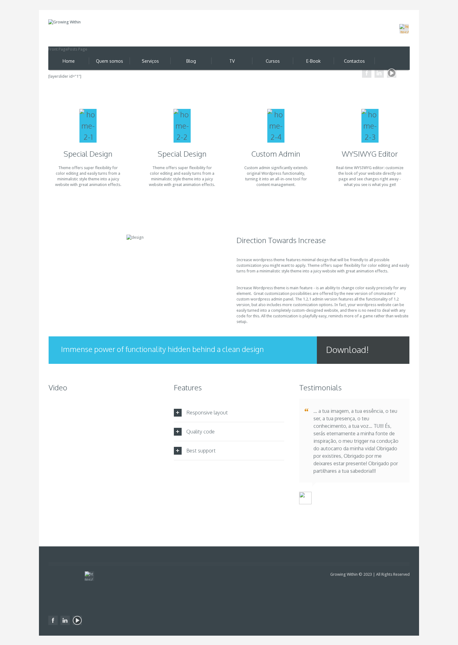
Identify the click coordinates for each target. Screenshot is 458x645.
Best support (201, 450)
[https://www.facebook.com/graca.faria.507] (366, 73)
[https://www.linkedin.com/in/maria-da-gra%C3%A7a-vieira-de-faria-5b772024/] (379, 73)
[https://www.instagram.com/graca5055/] (404, 28)
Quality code (200, 431)
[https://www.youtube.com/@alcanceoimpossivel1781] (391, 73)
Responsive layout (207, 412)
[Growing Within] (77, 30)
